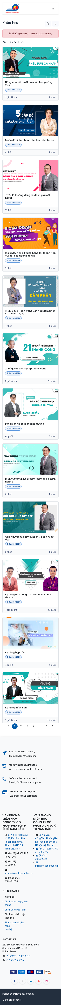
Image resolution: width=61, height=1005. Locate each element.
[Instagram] (46, 981)
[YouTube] (38, 981)
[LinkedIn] (30, 981)
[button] (48, 24)
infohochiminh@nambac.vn (19, 873)
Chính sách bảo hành (15, 909)
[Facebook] (14, 981)
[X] (22, 981)
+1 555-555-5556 (15, 960)
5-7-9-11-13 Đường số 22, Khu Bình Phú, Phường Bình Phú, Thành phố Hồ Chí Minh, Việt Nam (16, 842)
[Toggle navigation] (53, 8)
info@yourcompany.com (18, 955)
